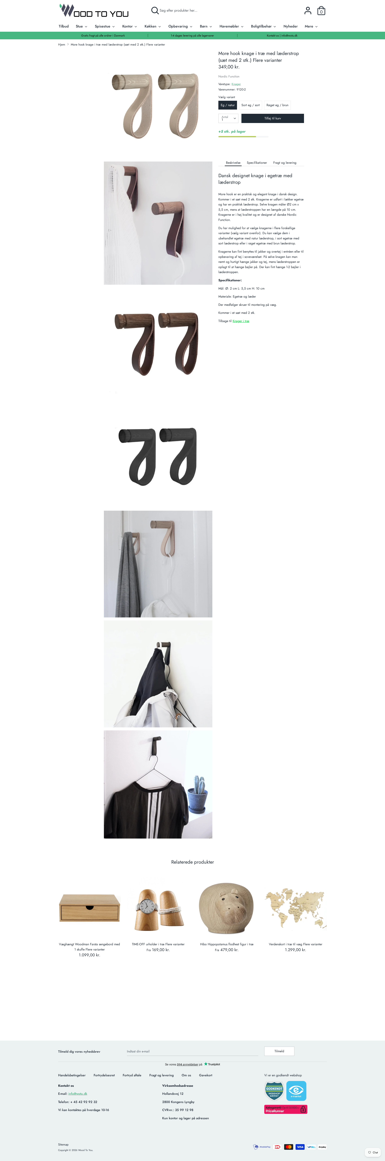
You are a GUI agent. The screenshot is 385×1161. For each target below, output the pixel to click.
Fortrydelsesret (104, 1075)
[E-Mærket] (296, 1092)
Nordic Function (228, 76)
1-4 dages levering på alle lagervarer (192, 36)
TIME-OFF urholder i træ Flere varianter (158, 944)
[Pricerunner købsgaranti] (285, 1112)
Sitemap (63, 1144)
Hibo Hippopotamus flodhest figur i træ (226, 944)
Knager (236, 84)
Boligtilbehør (262, 26)
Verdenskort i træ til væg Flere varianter (295, 944)
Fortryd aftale (132, 1075)
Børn (204, 26)
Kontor (128, 26)
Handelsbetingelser (72, 1075)
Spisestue (103, 26)
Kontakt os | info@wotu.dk (282, 36)
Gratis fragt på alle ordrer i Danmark (103, 36)
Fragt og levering (284, 162)
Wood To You (85, 1150)
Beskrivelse (233, 162)
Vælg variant (226, 97)
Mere (309, 26)
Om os (186, 1075)
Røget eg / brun (277, 105)
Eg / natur (228, 105)
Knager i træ (241, 321)
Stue (80, 26)
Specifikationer (257, 162)
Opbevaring (178, 26)
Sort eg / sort (250, 105)
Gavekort (205, 1075)
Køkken (151, 26)
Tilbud (64, 26)
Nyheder (291, 26)
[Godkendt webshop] (274, 1092)
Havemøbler (230, 26)
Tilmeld (279, 1051)
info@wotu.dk (77, 1093)
